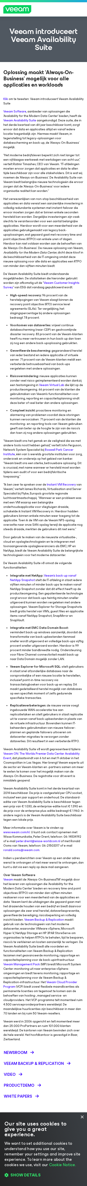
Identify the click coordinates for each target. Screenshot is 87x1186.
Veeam (8, 879)
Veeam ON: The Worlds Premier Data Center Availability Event (41, 756)
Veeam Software (14, 111)
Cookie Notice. (62, 1164)
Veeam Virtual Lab (51, 385)
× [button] (82, 1117)
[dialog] (43, 1149)
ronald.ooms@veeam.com (21, 850)
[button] (43, 1175)
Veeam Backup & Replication (44, 919)
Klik (5, 99)
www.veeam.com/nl (16, 832)
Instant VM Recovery (61, 484)
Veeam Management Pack (21, 964)
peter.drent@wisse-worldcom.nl (38, 841)
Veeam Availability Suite (19, 120)
